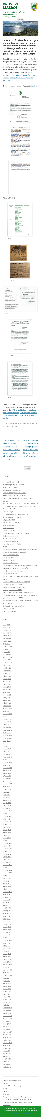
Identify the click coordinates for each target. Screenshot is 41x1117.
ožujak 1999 (7, 1013)
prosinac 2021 (7, 690)
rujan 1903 (6, 1045)
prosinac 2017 (7, 781)
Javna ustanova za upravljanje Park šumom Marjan (20, 506)
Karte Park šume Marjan (11, 509)
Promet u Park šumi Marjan (12, 544)
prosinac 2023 (7, 671)
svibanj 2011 (7, 951)
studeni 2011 (7, 938)
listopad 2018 (7, 762)
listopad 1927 (7, 1032)
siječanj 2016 (7, 838)
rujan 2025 (6, 644)
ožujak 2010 (7, 986)
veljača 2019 (7, 752)
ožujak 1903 (7, 1059)
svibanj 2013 (7, 903)
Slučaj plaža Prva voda (10, 563)
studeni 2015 (7, 841)
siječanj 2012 (7, 932)
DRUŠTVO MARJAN (11, 6)
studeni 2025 (7, 641)
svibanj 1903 (7, 1054)
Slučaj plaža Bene (8, 557)
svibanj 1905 (7, 1035)
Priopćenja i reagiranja (10, 541)
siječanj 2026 (7, 638)
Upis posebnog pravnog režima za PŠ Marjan (18, 592)
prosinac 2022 (7, 681)
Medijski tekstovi (8, 528)
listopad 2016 (7, 816)
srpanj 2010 (6, 978)
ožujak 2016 (7, 832)
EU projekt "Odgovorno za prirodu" (14, 493)
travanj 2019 (7, 749)
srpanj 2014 (6, 876)
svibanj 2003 (7, 1002)
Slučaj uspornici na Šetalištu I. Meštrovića (16, 582)
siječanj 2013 (7, 911)
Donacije (5, 1089)
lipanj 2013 (6, 900)
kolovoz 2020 (7, 714)
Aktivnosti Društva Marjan (28, 424)
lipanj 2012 (6, 921)
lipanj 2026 (6, 628)
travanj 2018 (7, 770)
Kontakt (5, 1091)
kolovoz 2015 (7, 849)
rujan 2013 (6, 894)
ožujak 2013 (7, 908)
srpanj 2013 (6, 897)
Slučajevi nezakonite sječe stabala (14, 587)
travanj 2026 (7, 633)
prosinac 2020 (7, 708)
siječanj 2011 (7, 962)
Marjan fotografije (9, 520)
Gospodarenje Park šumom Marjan (14, 495)
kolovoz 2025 (7, 646)
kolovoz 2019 (7, 738)
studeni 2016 (7, 814)
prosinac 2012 (7, 913)
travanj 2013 (7, 905)
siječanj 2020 (7, 727)
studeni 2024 (7, 660)
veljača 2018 (7, 776)
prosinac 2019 (7, 730)
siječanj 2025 (7, 654)
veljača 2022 (7, 684)
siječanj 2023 (7, 679)
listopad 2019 (7, 735)
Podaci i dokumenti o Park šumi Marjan (16, 533)
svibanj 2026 (7, 630)
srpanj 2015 (6, 851)
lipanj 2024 (6, 665)
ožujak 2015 (7, 857)
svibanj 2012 (7, 924)
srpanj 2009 (6, 992)
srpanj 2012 (6, 919)
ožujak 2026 (7, 636)
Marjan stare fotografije (11, 522)
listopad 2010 (7, 970)
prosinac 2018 (7, 757)
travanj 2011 (7, 954)
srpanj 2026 (6, 625)
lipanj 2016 (6, 827)
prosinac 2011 (7, 935)
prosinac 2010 (7, 965)
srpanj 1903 (6, 1048)
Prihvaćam (13, 1114)
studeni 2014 (7, 867)
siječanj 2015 (7, 862)
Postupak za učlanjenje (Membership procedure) (18, 1097)
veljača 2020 (7, 725)
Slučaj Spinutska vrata (10, 574)
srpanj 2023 (6, 673)
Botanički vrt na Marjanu (11, 487)
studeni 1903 (7, 1040)
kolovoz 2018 (7, 768)
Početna (5, 1083)
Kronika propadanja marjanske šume (15, 514)
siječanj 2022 (7, 687)
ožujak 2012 (7, 929)
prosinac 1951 (7, 1027)
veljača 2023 (7, 676)
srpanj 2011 (6, 946)
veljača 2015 (7, 859)
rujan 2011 (6, 943)
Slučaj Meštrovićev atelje (11, 555)
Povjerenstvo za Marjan (11, 536)
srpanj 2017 (6, 792)
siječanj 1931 (7, 1029)
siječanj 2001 (7, 1005)
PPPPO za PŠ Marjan (10, 539)
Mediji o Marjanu (8, 525)
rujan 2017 (6, 787)
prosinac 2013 (7, 892)
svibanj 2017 (7, 797)
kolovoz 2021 (7, 695)
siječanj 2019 (7, 754)
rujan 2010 (6, 973)
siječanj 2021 (7, 706)
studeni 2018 (7, 760)
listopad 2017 (7, 784)
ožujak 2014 (7, 886)
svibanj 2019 (7, 746)
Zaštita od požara (8, 609)
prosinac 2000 (7, 1008)
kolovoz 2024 (7, 663)
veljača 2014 (7, 889)
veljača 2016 (7, 835)
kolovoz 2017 (7, 789)
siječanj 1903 (7, 1064)
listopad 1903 (7, 1043)
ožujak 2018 (7, 773)
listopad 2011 (7, 940)
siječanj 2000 (7, 1010)
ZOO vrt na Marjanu (9, 611)
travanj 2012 (7, 927)
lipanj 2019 (6, 743)
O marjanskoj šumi (9, 530)
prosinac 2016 (7, 811)
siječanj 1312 (7, 1067)
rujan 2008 (6, 997)
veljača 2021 (7, 703)
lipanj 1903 (6, 1051)
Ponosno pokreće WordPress (12, 1081)
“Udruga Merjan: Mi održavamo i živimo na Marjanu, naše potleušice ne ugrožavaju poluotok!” (19, 78)
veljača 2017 (7, 805)
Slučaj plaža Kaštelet (9, 560)
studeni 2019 (7, 733)
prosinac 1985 (7, 1016)
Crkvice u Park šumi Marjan (12, 490)
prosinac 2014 (7, 865)
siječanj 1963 (7, 1024)
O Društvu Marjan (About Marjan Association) (17, 1099)
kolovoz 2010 (7, 975)
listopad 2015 (7, 843)
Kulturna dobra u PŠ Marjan (12, 517)
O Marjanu (6, 1094)
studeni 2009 (7, 989)
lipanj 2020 (6, 716)
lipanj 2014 (6, 878)
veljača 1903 (7, 1062)
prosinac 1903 (7, 1037)
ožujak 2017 (7, 803)
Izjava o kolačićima (24, 1114)
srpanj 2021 (6, 698)
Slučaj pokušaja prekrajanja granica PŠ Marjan (18, 571)
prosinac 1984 (7, 1018)
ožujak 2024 (7, 668)
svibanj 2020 (7, 719)
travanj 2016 (7, 830)
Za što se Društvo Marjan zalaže (13, 606)
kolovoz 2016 (7, 822)
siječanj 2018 (7, 779)
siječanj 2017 (7, 808)
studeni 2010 (7, 967)
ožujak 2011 (7, 956)
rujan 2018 (6, 765)
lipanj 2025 (6, 652)
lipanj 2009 (6, 994)
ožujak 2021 (7, 700)
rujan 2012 (6, 916)
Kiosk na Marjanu (8, 512)
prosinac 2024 (7, 657)
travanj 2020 (7, 722)
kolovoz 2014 (7, 873)
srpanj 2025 (6, 649)
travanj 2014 (7, 884)
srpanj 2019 (6, 741)
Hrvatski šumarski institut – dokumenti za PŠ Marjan (20, 503)
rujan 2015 (6, 846)
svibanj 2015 (7, 854)
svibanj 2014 (7, 881)
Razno (5, 426)
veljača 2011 (7, 959)
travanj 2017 (7, 800)
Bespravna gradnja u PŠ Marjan (13, 485)
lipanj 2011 (6, 948)
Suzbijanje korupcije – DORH (12, 590)
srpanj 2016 (6, 824)
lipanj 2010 (6, 981)
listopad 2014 (7, 870)
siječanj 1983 (7, 1021)
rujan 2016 (6, 819)
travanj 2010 (7, 983)
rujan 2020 (6, 711)
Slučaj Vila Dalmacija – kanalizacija (14, 584)
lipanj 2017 (6, 795)
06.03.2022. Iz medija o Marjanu (13, 1086)
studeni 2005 (7, 1000)
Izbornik (20, 19)
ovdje (34, 86)
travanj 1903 (7, 1056)
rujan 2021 (6, 692)
